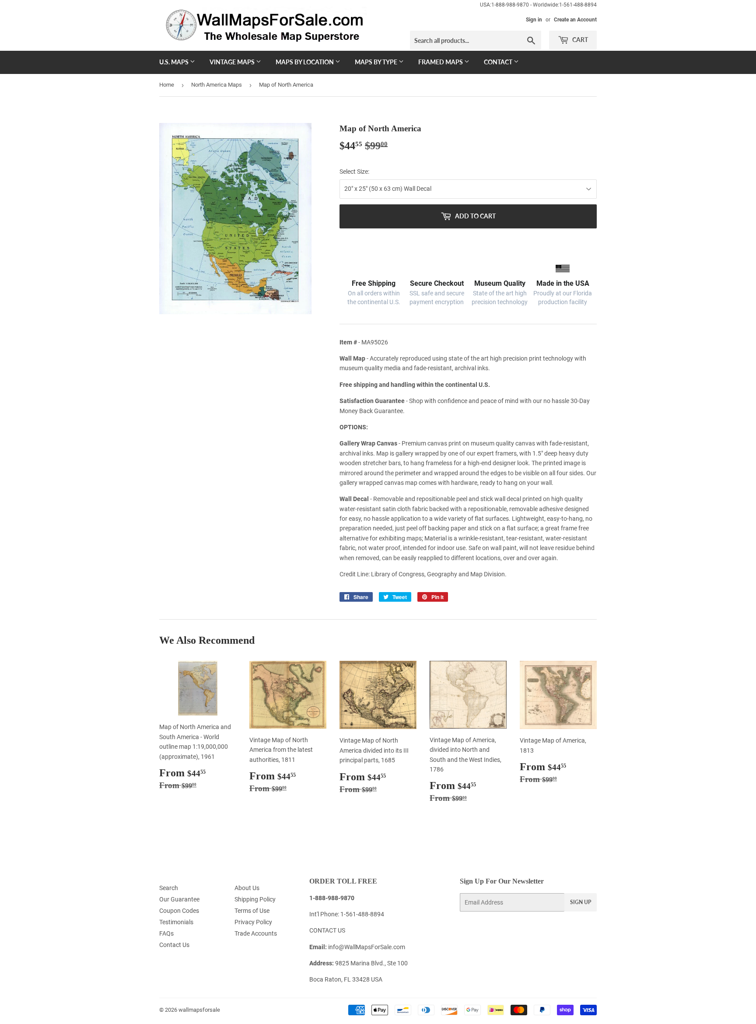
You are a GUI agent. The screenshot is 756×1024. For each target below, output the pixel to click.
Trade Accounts (255, 933)
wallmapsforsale (199, 1009)
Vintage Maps (233, 62)
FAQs (166, 933)
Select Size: (354, 171)
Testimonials (176, 922)
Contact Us (174, 944)
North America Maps (216, 84)
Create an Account (575, 20)
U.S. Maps (174, 62)
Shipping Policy (255, 899)
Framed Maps (441, 62)
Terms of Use (252, 910)
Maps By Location (305, 62)
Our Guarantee (179, 899)
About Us (246, 887)
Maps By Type (377, 62)
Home (166, 84)
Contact (499, 62)
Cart (579, 39)
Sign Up (580, 902)
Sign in (534, 20)
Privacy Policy (253, 922)
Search (168, 887)
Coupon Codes (179, 910)
